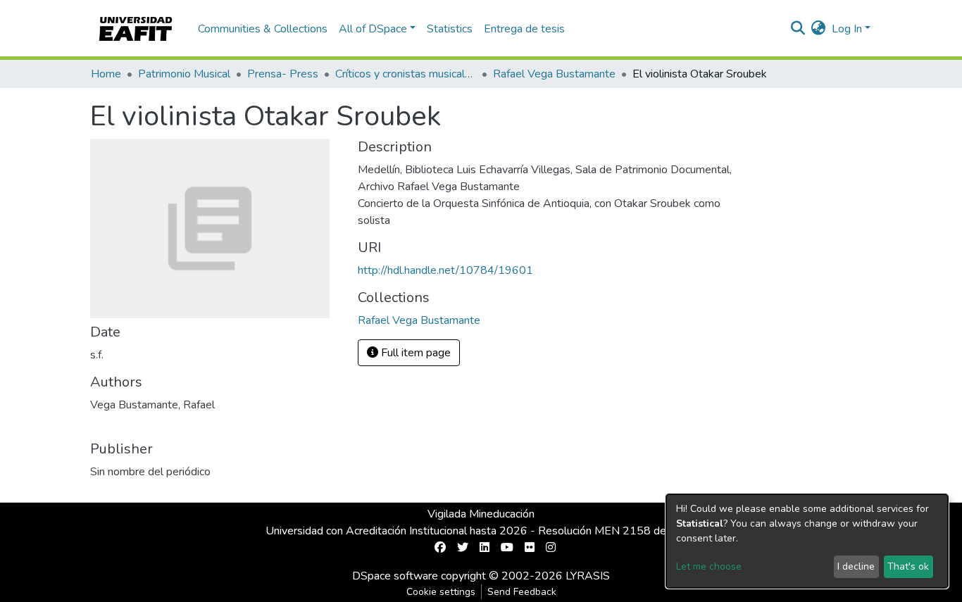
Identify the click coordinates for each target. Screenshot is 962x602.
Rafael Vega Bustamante (554, 74)
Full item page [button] (414, 352)
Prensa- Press (282, 74)
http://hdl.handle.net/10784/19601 (445, 270)
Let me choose (709, 566)
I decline (856, 566)
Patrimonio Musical (184, 74)
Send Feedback (521, 591)
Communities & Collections (262, 29)
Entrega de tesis (524, 29)
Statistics (450, 29)
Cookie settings (440, 591)
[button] (818, 28)
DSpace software (395, 576)
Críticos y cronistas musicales (405, 74)
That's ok (908, 566)
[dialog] (807, 541)
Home (106, 74)
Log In (847, 29)
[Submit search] (798, 28)
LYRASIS (588, 576)
